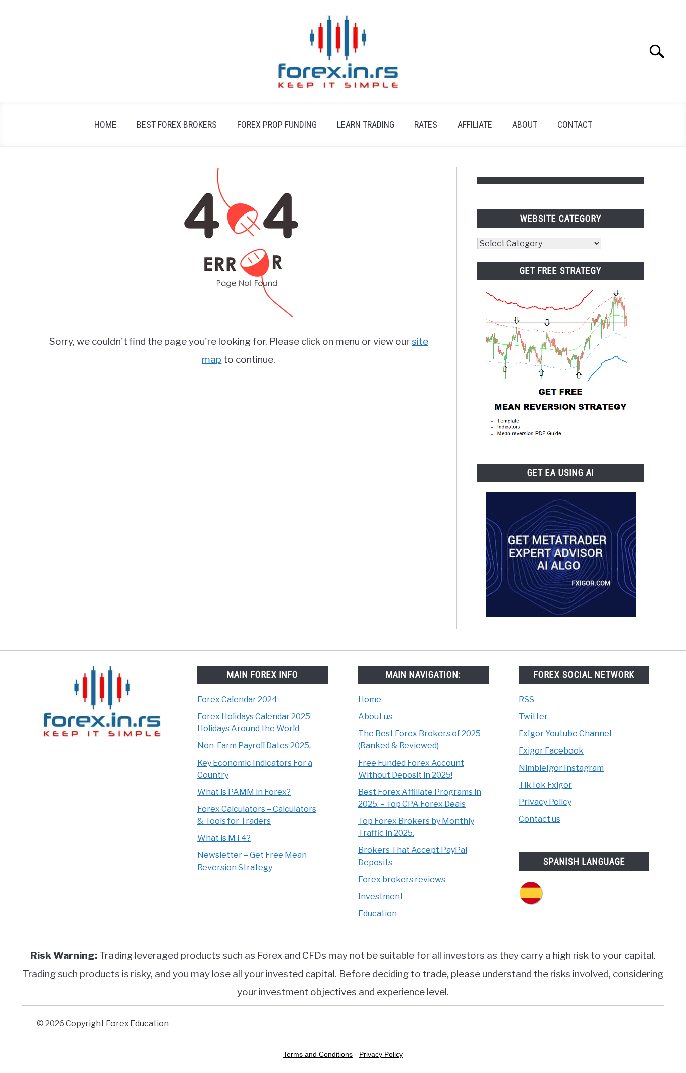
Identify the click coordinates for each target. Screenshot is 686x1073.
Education (377, 913)
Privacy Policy (545, 802)
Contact (574, 124)
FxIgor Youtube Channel (565, 733)
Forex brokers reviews (401, 879)
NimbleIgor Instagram (561, 768)
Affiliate (475, 124)
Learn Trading (365, 124)
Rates (425, 124)
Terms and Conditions (318, 1054)
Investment (380, 896)
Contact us (539, 819)
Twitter (533, 716)
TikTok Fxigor (545, 785)
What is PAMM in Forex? (244, 792)
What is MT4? (224, 838)
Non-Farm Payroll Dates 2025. (254, 745)
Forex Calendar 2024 (237, 699)
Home (105, 124)
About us (375, 716)
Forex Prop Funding (277, 124)
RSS (526, 699)
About (524, 124)
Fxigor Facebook (551, 751)
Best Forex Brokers (177, 124)
